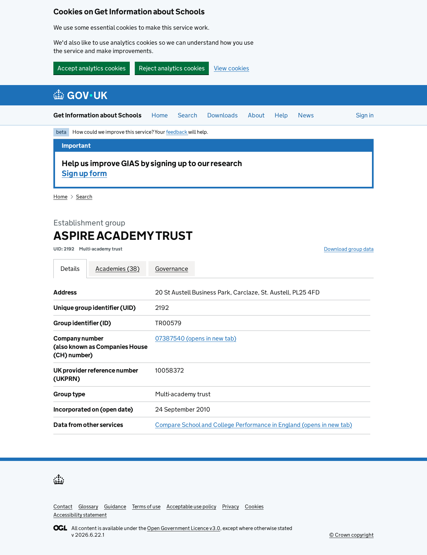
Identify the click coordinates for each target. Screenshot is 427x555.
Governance (171, 268)
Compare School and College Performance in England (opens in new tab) (253, 425)
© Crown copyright (351, 535)
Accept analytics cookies (91, 68)
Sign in (365, 115)
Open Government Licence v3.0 (183, 528)
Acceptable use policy (191, 506)
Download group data (349, 249)
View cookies (231, 68)
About (256, 115)
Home (159, 115)
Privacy (230, 506)
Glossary (88, 506)
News (306, 115)
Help (281, 115)
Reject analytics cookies (172, 68)
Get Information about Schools (97, 115)
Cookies (254, 506)
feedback (177, 132)
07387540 (195, 338)
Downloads (222, 115)
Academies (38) (117, 268)
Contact (62, 506)
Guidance (115, 506)
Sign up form (84, 173)
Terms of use (146, 506)
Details (70, 268)
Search (187, 115)
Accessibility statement (80, 515)
